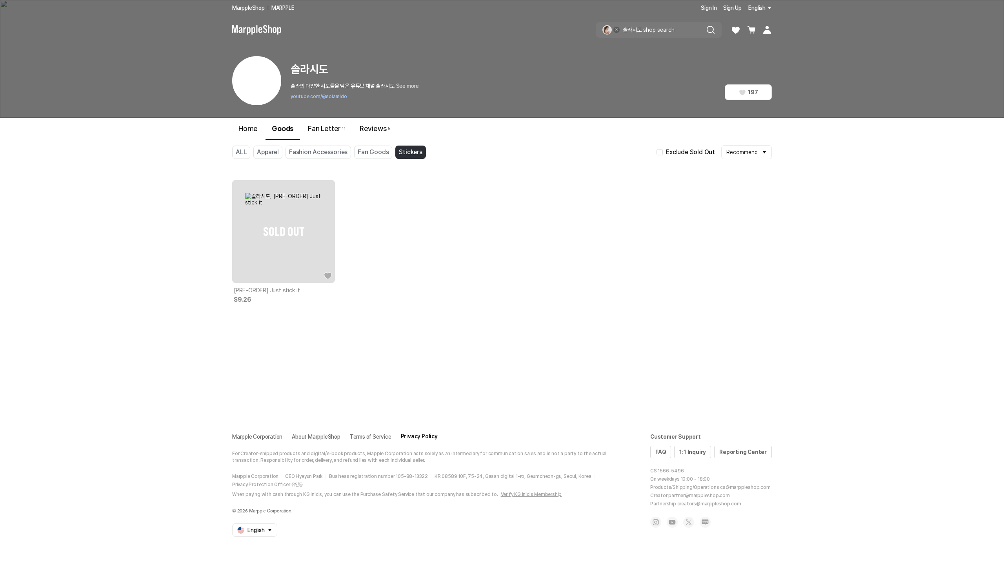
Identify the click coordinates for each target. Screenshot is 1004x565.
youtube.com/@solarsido (319, 96)
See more (407, 86)
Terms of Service (370, 437)
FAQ (660, 452)
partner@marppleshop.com (698, 495)
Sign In (709, 8)
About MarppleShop (316, 437)
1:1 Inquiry (692, 452)
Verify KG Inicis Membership (531, 494)
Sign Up (732, 8)
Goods (283, 128)
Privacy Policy (419, 436)
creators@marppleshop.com (709, 504)
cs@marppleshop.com (745, 487)
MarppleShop (248, 8)
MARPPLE (283, 8)
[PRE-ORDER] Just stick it (267, 290)
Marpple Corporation (257, 437)
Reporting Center (743, 452)
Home (248, 128)
